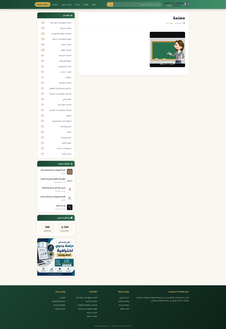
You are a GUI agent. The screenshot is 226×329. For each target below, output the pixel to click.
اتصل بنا (55, 4)
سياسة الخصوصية (58, 301)
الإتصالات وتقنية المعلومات (87, 304)
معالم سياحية (124, 304)
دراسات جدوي (66, 4)
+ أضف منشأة (42, 4)
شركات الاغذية (92, 312)
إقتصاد (85, 4)
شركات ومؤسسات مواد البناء (86, 297)
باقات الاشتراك (60, 308)
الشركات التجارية (91, 301)
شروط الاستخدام (59, 304)
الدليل (94, 4)
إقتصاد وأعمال (123, 301)
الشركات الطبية (92, 316)
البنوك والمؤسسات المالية (87, 308)
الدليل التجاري (124, 297)
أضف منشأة (124, 308)
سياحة (77, 4)
